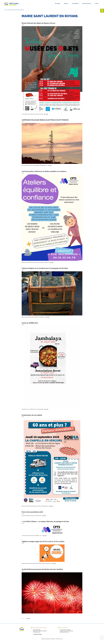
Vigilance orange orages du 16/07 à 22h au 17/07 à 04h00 (43, 541)
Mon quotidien (75, 3)
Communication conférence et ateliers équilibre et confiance (44, 171)
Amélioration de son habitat (32, 415)
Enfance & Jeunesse (86, 3)
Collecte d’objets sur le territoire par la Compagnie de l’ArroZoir (45, 268)
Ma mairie (66, 3)
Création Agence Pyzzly (59, 638)
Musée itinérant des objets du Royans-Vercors (38, 23)
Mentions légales (52, 638)
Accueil (5, 9)
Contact (96, 3)
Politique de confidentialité (45, 638)
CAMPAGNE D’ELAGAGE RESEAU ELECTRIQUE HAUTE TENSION (45, 120)
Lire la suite (46, 114)
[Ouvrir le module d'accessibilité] (102, 11)
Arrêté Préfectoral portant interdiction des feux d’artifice (42, 569)
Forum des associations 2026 (32, 512)
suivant (28, 618)
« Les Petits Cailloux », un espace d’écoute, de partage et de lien (45, 521)
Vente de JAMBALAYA (30, 323)
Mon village (57, 3)
